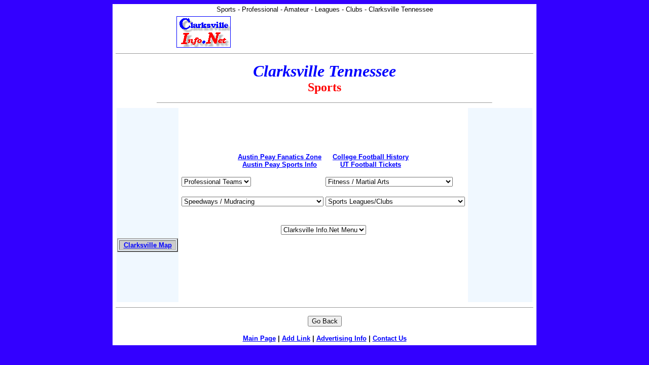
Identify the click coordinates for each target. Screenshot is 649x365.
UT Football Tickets (370, 164)
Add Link (296, 338)
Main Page (259, 338)
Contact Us (390, 338)
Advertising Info (341, 338)
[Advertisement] (323, 123)
